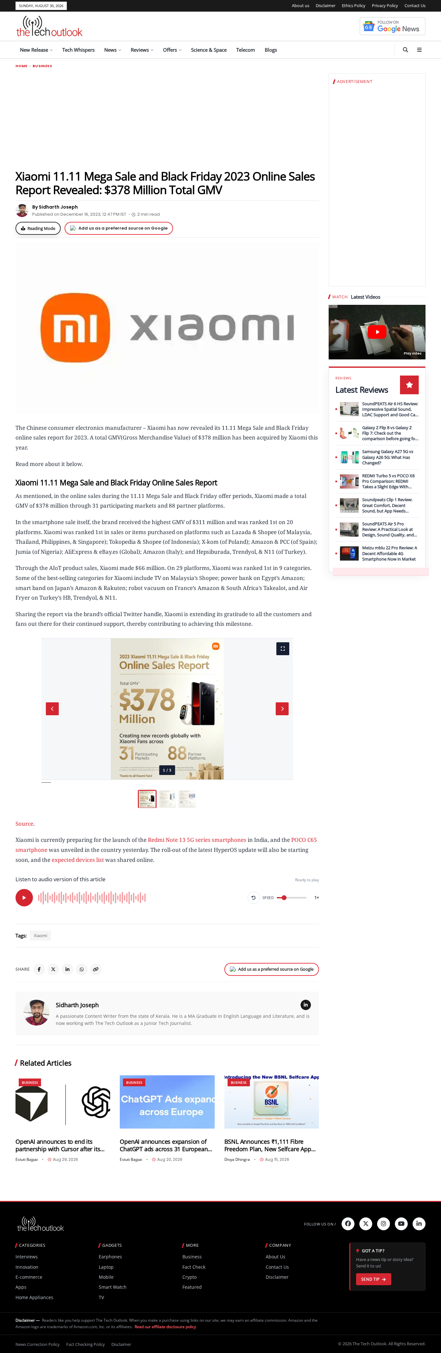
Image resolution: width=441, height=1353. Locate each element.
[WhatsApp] (81, 969)
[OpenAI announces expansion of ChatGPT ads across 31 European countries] (167, 1102)
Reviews (140, 49)
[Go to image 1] (147, 799)
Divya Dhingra (237, 1159)
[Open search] (405, 50)
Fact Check (193, 1267)
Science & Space (209, 49)
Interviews (26, 1257)
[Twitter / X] (53, 969)
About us (300, 5)
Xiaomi (40, 935)
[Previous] (52, 708)
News (110, 49)
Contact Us (415, 5)
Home (21, 66)
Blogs (271, 49)
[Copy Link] (96, 969)
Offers (170, 49)
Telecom (245, 49)
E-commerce (28, 1277)
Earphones (110, 1257)
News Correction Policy (37, 1344)
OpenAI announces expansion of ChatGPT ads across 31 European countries (164, 1145)
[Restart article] (254, 898)
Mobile (106, 1277)
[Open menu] (419, 50)
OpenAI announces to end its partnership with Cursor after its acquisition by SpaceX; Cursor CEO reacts (61, 1145)
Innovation (26, 1267)
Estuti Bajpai (26, 1159)
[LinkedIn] (67, 969)
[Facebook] (39, 969)
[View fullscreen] (282, 648)
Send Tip (370, 1279)
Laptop (106, 1267)
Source (24, 823)
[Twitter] (365, 1223)
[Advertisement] (167, 118)
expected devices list (78, 859)
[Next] (282, 708)
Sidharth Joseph (77, 1005)
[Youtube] (401, 1223)
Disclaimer (325, 5)
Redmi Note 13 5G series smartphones (197, 839)
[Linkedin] (419, 1223)
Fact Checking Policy (85, 1344)
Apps (20, 1287)
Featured (192, 1287)
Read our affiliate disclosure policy (165, 1326)
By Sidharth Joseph (55, 207)
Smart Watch (113, 1287)
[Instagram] (383, 1223)
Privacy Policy (385, 5)
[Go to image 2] (167, 799)
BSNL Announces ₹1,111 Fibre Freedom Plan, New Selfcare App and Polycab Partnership (267, 1145)
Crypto (189, 1277)
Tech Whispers (78, 49)
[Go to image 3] (187, 799)
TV (101, 1297)
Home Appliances (34, 1297)
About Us (275, 1257)
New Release (34, 49)
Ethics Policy (353, 5)
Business (42, 66)
